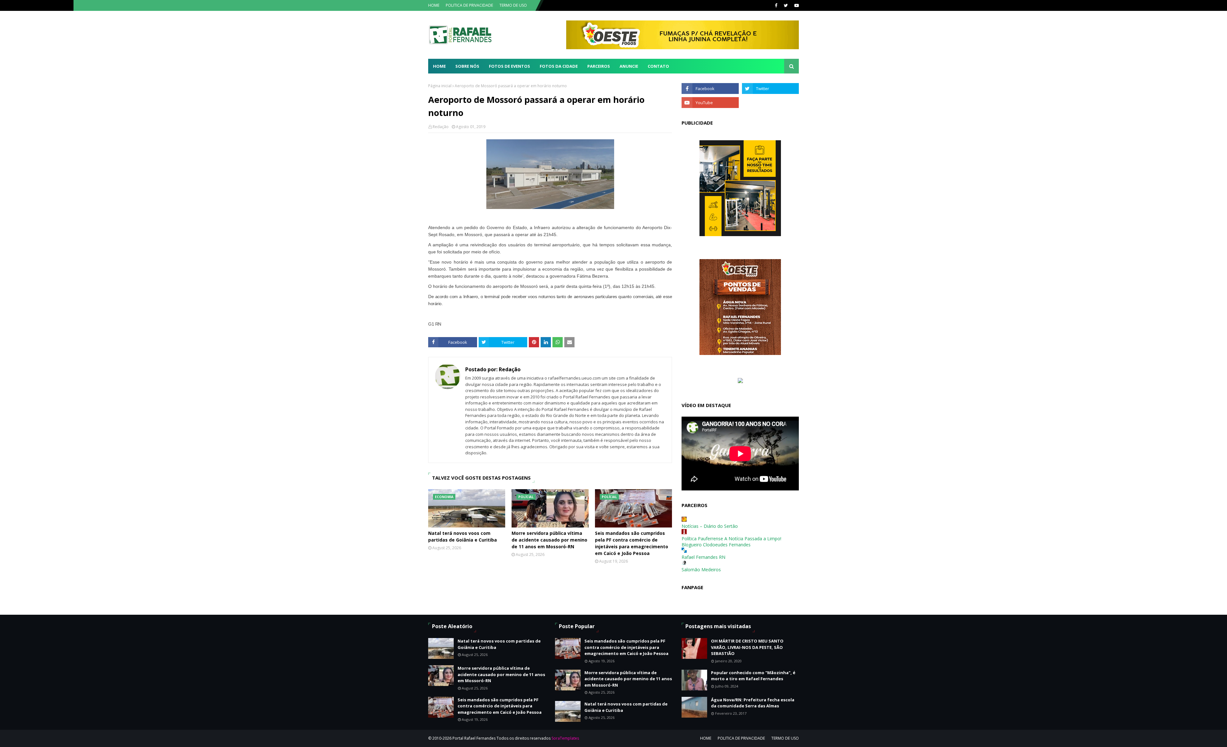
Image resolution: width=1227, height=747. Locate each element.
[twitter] (786, 5)
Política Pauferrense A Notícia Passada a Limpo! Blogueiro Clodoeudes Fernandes (731, 541)
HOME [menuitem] (439, 66)
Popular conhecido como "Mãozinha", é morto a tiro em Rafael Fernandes (753, 676)
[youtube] (796, 5)
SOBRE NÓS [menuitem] (467, 66)
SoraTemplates (565, 738)
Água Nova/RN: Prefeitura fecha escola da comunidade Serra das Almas (752, 703)
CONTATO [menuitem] (658, 66)
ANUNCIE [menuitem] (629, 66)
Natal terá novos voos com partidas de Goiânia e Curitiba (462, 536)
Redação (441, 126)
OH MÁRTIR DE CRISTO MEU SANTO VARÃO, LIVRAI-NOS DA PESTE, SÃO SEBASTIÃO (747, 647)
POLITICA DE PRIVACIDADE (469, 5)
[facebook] (776, 5)
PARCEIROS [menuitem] (598, 66)
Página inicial (439, 86)
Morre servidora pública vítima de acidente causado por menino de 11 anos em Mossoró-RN (549, 540)
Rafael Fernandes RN (703, 557)
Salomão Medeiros (701, 569)
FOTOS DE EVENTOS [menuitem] (509, 66)
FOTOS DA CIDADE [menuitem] (559, 66)
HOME (433, 5)
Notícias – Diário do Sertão (710, 526)
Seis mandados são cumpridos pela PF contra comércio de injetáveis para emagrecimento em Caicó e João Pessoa (631, 543)
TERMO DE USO (513, 5)
